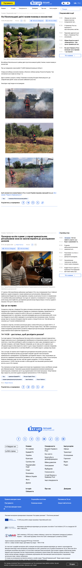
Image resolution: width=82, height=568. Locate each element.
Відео (66, 462)
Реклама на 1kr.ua (64, 499)
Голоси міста (49, 472)
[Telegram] (28, 202)
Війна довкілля (50, 462)
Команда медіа (36, 503)
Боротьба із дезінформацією (51, 458)
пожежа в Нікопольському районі (18, 198)
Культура (29, 458)
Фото (27, 480)
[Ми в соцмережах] (19, 439)
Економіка (30, 473)
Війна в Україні (31, 476)
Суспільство (30, 462)
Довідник (35, 8)
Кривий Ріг (30, 452)
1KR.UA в (38, 20)
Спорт (28, 470)
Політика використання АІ (12, 508)
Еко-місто (48, 454)
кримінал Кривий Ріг (14, 376)
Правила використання (13, 499)
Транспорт (68, 452)
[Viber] (33, 202)
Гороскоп (67, 458)
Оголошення (68, 455)
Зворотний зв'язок (64, 503)
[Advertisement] (29, 219)
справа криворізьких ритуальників (12, 379)
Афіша (66, 449)
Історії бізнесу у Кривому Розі (50, 476)
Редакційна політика (38, 499)
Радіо (66, 465)
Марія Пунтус (19, 244)
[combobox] (69, 9)
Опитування (49, 466)
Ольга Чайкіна (41, 379)
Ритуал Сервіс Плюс (29, 376)
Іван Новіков (29, 379)
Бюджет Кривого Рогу (51, 450)
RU (79, 3)
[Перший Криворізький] (41, 3)
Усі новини (69, 56)
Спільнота (30, 491)
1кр (4, 198)
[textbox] (69, 9)
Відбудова (49, 469)
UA (75, 3)
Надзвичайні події (30, 466)
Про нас (43, 8)
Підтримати (8, 3)
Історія (13, 8)
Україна (29, 455)
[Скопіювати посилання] (42, 202)
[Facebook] (23, 202)
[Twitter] (37, 202)
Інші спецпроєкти (51, 480)
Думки (28, 483)
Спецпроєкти (23, 8)
